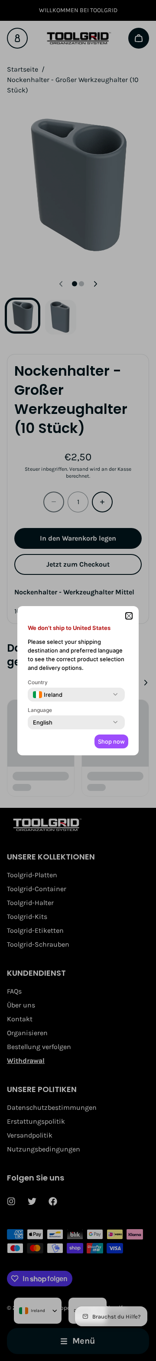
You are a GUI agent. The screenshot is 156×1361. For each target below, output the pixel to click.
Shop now (111, 741)
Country (38, 682)
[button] (129, 616)
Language (40, 710)
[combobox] (47, 694)
